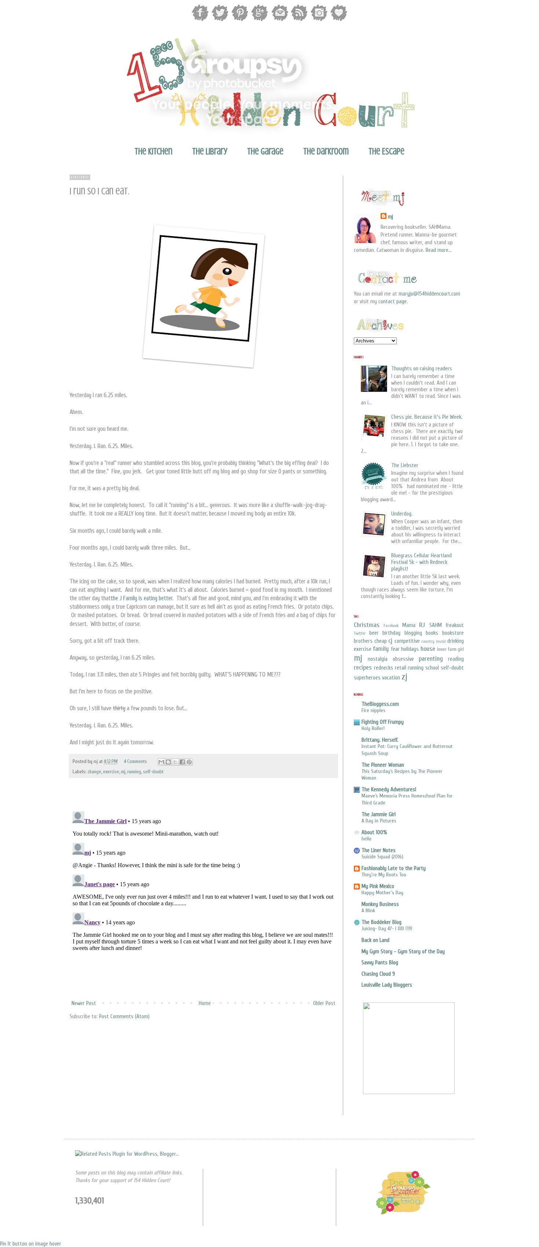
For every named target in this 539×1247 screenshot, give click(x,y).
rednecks (383, 668)
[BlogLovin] (339, 20)
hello (366, 839)
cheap (380, 641)
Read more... (439, 250)
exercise (111, 772)
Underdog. (401, 514)
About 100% (374, 832)
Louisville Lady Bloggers (387, 985)
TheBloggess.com (380, 704)
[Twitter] (220, 20)
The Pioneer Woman (383, 765)
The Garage (265, 152)
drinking (455, 641)
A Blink (368, 910)
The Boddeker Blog (382, 922)
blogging (413, 633)
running (134, 772)
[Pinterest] (240, 20)
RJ (422, 625)
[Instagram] (319, 20)
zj (404, 677)
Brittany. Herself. (380, 740)
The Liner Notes (379, 850)
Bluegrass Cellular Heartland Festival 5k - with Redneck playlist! (421, 562)
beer (374, 633)
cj (390, 641)
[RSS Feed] (299, 20)
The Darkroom (326, 152)
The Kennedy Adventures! (389, 789)
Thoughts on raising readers (421, 369)
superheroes (367, 678)
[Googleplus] (259, 20)
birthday (391, 633)
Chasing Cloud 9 (378, 974)
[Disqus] (203, 900)
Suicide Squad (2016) (382, 857)
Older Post (324, 1003)
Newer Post (84, 1003)
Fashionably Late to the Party (394, 868)
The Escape (386, 152)
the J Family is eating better (141, 598)
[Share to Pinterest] (189, 762)
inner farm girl (450, 649)
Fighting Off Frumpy (383, 722)
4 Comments (135, 761)
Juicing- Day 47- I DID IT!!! (387, 928)
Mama (408, 625)
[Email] (279, 20)
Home (205, 1003)
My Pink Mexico (378, 886)
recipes (363, 667)
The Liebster (404, 465)
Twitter (360, 633)
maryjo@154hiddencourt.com (429, 294)
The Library (209, 152)
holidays (410, 649)
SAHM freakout (446, 625)
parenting (431, 659)
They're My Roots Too (384, 875)
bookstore (453, 633)
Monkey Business (380, 904)
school (432, 668)
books (432, 633)
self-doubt (153, 772)
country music (433, 641)
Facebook (391, 625)
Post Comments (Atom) (124, 1016)
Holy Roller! (373, 728)
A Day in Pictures (379, 821)
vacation (391, 678)
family (381, 649)
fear (395, 649)
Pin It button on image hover (30, 1244)
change (94, 772)
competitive (407, 641)
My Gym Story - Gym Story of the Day (403, 952)
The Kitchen (153, 152)
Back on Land (375, 940)
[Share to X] (175, 762)
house (428, 649)
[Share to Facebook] (182, 762)
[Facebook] (200, 20)
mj (96, 761)
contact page (392, 301)
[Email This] (161, 762)
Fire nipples (373, 710)
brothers (363, 641)
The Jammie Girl (379, 814)
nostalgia (378, 659)
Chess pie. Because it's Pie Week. (426, 417)
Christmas (367, 625)
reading (456, 659)
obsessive (403, 659)
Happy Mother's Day (382, 893)
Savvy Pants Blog (380, 963)
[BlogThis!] (168, 762)
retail (400, 668)
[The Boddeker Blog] (402, 1214)
